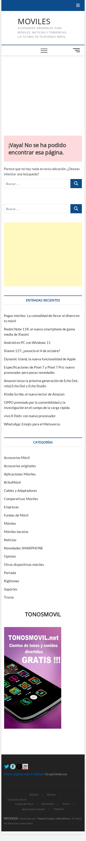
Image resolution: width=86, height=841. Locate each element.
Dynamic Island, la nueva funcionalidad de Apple (40, 359)
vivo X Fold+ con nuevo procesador (30, 416)
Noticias (10, 540)
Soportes (10, 589)
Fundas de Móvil (16, 515)
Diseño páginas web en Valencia (24, 774)
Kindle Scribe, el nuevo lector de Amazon (34, 394)
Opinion (10, 556)
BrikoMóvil (12, 482)
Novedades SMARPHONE (23, 548)
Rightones (11, 581)
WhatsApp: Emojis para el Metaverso (32, 424)
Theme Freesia (46, 818)
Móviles (10, 523)
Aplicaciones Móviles (20, 474)
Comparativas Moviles (21, 499)
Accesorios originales (20, 466)
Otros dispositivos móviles (24, 564)
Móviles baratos (16, 532)
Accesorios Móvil (17, 458)
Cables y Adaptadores (20, 490)
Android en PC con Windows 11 (27, 342)
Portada (10, 573)
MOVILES (34, 21)
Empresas (11, 507)
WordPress (63, 818)
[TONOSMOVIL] (32, 629)
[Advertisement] (43, 90)
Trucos (9, 597)
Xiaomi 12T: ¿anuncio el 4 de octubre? (32, 351)
